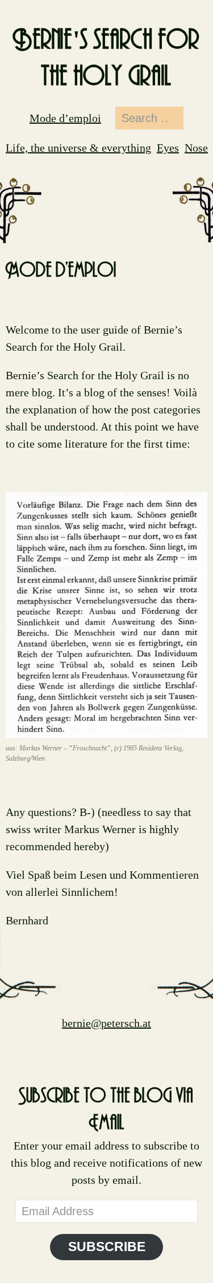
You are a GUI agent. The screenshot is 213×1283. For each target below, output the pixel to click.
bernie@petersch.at (106, 1023)
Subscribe (106, 1247)
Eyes (168, 147)
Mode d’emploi (65, 118)
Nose (196, 147)
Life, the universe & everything (78, 147)
